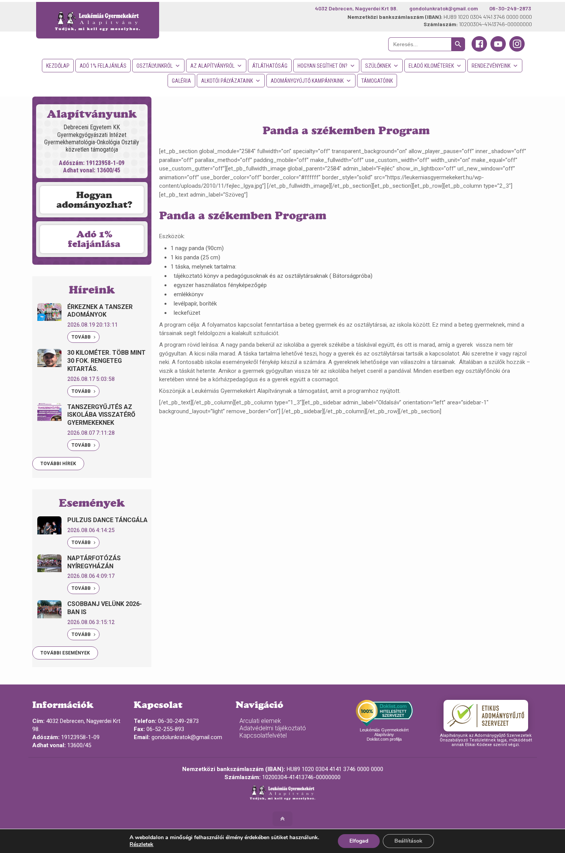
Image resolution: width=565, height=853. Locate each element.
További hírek (58, 463)
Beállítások (408, 841)
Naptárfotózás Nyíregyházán (94, 562)
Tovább (81, 337)
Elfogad (358, 841)
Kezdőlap (58, 66)
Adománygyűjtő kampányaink (307, 81)
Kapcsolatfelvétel (263, 735)
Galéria (181, 81)
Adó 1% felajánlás (103, 66)
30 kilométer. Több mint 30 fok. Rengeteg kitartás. (106, 360)
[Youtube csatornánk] (498, 49)
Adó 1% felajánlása (94, 239)
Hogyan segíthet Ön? (322, 66)
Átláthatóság (269, 66)
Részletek (141, 844)
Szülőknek (378, 66)
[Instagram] (516, 49)
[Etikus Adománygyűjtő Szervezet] (486, 715)
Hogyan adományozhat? (94, 199)
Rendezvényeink (491, 66)
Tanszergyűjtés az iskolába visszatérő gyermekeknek (101, 415)
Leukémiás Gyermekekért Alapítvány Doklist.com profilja (384, 734)
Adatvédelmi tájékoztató (272, 728)
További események (65, 653)
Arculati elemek (260, 720)
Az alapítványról (212, 66)
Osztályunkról (154, 66)
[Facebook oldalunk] (479, 49)
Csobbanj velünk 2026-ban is (104, 608)
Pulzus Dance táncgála (107, 520)
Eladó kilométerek (431, 66)
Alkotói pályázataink (227, 81)
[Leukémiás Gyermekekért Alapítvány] (98, 20)
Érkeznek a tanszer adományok (100, 311)
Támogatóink (377, 81)
